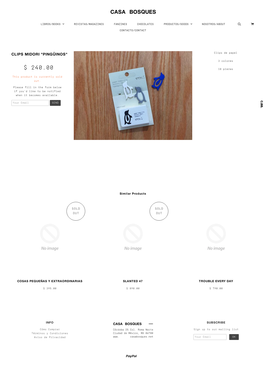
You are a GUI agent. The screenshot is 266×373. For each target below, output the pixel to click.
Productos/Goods (177, 24)
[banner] (133, 11)
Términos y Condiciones (50, 333)
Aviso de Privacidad (50, 337)
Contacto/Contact (133, 30)
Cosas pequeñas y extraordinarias (50, 281)
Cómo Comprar (50, 329)
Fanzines (120, 24)
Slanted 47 (133, 281)
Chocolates (145, 24)
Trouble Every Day (216, 281)
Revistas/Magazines (89, 24)
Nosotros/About (213, 24)
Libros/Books (51, 24)
